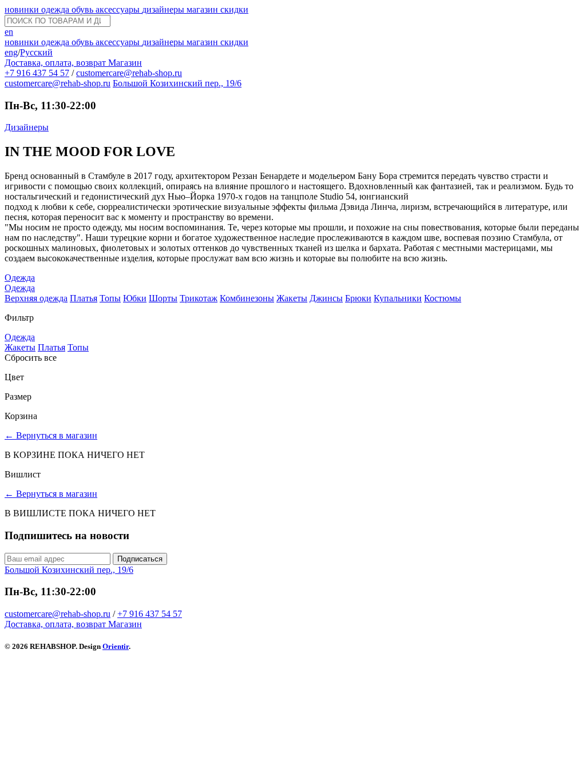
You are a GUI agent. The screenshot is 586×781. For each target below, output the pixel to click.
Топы (110, 298)
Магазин (125, 62)
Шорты (163, 298)
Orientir (115, 646)
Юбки (134, 298)
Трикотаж (198, 298)
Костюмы (442, 298)
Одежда (20, 277)
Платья (83, 298)
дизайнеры (164, 9)
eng (11, 52)
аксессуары (119, 9)
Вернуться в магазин (51, 435)
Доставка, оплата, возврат (56, 62)
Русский (36, 52)
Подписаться (140, 559)
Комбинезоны (247, 298)
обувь (84, 9)
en (9, 32)
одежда (56, 9)
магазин (203, 9)
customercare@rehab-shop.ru (129, 73)
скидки (234, 9)
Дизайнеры (27, 127)
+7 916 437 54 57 (37, 73)
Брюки (358, 298)
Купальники (398, 298)
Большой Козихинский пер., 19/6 (177, 83)
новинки (23, 9)
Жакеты (291, 298)
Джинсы (326, 298)
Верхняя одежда (36, 298)
